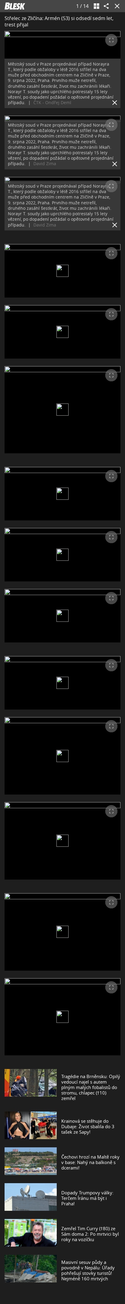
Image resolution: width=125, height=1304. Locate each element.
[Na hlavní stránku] (15, 6)
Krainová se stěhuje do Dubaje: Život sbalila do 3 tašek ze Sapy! (87, 1126)
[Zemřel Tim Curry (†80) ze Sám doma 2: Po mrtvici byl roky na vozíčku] (31, 1234)
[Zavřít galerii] (116, 6)
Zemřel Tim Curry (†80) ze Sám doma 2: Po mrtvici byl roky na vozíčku (90, 1233)
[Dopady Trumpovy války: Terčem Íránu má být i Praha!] (31, 1198)
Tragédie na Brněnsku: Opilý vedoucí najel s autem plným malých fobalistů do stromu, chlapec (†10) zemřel (90, 1087)
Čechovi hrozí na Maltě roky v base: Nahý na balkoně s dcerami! (90, 1162)
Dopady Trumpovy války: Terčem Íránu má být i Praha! (87, 1198)
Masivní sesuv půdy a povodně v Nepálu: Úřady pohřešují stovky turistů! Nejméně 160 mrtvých (88, 1270)
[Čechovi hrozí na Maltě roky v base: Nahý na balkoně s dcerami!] (31, 1162)
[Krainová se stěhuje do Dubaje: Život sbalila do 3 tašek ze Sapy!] (31, 1126)
